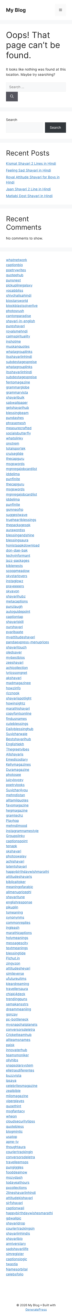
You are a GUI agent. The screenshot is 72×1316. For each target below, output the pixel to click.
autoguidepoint (18, 612)
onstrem (12, 443)
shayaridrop (15, 1223)
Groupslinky (15, 836)
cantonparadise (18, 316)
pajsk (10, 1045)
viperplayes (15, 1101)
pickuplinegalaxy (19, 285)
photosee (13, 775)
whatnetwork (16, 260)
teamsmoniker (17, 1055)
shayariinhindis (18, 1233)
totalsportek (15, 448)
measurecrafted (19, 428)
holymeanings (17, 938)
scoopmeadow (18, 571)
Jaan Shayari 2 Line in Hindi (28, 189)
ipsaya (11, 1081)
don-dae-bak (17, 550)
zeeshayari (14, 662)
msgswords (15, 464)
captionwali (15, 1208)
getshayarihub (17, 408)
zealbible (13, 1091)
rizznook (12, 693)
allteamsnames (18, 1040)
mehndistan (15, 795)
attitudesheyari (18, 968)
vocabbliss (14, 290)
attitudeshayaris (19, 877)
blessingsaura (17, 540)
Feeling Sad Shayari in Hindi (28, 170)
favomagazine (17, 805)
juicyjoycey (14, 780)
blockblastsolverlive (22, 306)
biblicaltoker (16, 882)
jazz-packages (17, 561)
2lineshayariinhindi (21, 1193)
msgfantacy (15, 1111)
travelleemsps (17, 1162)
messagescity (17, 943)
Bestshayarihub (18, 739)
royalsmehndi (17, 331)
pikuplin (12, 907)
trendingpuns (16, 999)
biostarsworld (17, 301)
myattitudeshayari (20, 637)
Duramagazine (17, 770)
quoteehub (14, 275)
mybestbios (15, 657)
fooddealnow (16, 1172)
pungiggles (14, 1167)
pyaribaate (14, 632)
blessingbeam (17, 413)
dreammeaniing (18, 1009)
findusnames (16, 719)
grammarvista (17, 392)
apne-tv (12, 1142)
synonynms (15, 917)
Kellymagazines (18, 764)
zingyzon (13, 963)
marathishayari (18, 708)
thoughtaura (16, 1147)
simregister (15, 1254)
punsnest (13, 280)
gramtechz (14, 815)
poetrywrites (16, 270)
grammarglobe (17, 387)
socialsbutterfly (18, 433)
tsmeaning (14, 912)
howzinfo (13, 688)
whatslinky (14, 438)
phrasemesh (16, 423)
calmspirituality (18, 336)
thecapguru (15, 459)
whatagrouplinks (19, 352)
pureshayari (15, 326)
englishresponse (19, 902)
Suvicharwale (16, 734)
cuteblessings (17, 724)
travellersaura (17, 989)
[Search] (12, 96)
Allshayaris (14, 754)
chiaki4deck (15, 994)
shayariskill (15, 622)
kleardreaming (17, 984)
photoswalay (16, 856)
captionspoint (17, 841)
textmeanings (17, 948)
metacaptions (17, 601)
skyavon (12, 591)
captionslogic (16, 1259)
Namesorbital (17, 1269)
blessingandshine (20, 535)
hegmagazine (17, 810)
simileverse (15, 974)
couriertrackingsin (20, 1228)
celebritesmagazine (21, 1086)
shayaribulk (15, 397)
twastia (12, 1264)
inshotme (13, 341)
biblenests (14, 566)
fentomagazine (18, 382)
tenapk (11, 846)
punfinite (13, 479)
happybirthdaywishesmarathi (29, 1213)
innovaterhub (16, 1050)
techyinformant (18, 556)
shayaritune (15, 897)
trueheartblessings (21, 520)
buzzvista (13, 1076)
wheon (11, 1116)
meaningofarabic (19, 887)
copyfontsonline (18, 713)
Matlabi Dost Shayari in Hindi (29, 196)
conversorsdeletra (20, 1030)
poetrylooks (15, 785)
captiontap (14, 617)
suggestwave (16, 515)
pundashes (15, 418)
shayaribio (14, 1239)
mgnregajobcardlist (21, 469)
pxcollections (16, 1188)
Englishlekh (15, 744)
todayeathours (17, 1182)
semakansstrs (17, 1004)
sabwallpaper (17, 403)
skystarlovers (16, 576)
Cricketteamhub (19, 1035)
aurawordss (15, 530)
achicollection (17, 668)
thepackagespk (18, 525)
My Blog (16, 10)
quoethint (13, 1106)
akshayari (13, 678)
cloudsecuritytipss (20, 1121)
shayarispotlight (18, 698)
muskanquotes (18, 346)
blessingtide (16, 953)
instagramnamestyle (22, 831)
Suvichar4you (17, 790)
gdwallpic (13, 1218)
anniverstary (16, 1244)
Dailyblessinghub (19, 729)
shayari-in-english (20, 321)
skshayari (13, 851)
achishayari (15, 861)
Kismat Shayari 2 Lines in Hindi (31, 164)
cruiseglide (14, 454)
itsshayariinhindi (19, 357)
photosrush (15, 311)
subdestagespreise (21, 362)
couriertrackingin (19, 1152)
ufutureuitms (16, 979)
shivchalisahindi (18, 295)
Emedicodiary (17, 759)
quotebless (15, 1126)
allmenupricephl (18, 892)
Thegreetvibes (17, 749)
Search (11, 120)
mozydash (14, 1177)
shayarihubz (16, 596)
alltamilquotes (17, 800)
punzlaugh (14, 607)
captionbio (14, 265)
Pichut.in (13, 958)
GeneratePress (36, 1309)
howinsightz (15, 703)
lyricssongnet (16, 673)
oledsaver (14, 652)
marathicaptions (19, 933)
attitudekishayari (19, 1198)
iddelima (13, 474)
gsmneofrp (14, 510)
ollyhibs (12, 1060)
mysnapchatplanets (21, 1025)
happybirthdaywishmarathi (27, 872)
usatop (11, 1137)
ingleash (12, 928)
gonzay (12, 1014)
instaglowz (14, 581)
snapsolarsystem (19, 1065)
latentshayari (16, 866)
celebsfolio (14, 1274)
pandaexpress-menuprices (27, 642)
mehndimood (16, 826)
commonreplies (18, 923)
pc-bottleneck (17, 1019)
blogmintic (14, 1131)
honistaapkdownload (23, 545)
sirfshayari (14, 1203)
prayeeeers (15, 586)
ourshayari (14, 627)
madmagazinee (18, 683)
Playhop (12, 821)
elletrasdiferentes (20, 1070)
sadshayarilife (17, 1249)
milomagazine (17, 1096)
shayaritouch (16, 647)
